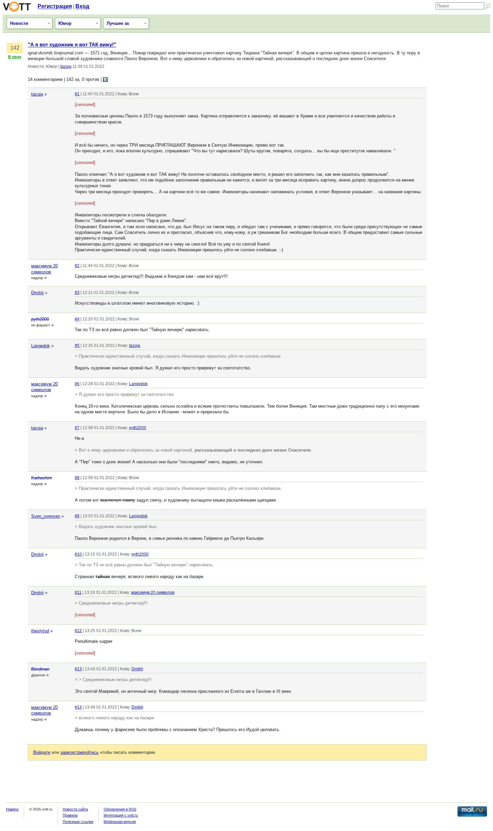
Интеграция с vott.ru (121, 815)
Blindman (40, 669)
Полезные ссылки (78, 822)
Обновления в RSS (120, 809)
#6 (77, 383)
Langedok (40, 345)
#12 (78, 630)
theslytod (40, 630)
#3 (77, 292)
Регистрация (55, 6)
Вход (82, 6)
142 (14, 48)
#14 (78, 707)
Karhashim (41, 477)
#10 (78, 554)
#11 (78, 592)
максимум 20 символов (152, 592)
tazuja (65, 66)
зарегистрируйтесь (79, 752)
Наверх (12, 809)
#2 (77, 265)
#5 (77, 345)
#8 (77, 477)
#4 (77, 319)
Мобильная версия (120, 822)
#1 (77, 94)
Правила (70, 815)
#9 (77, 516)
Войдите (41, 752)
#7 (77, 427)
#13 (78, 669)
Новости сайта (75, 809)
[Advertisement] (460, 142)
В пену (14, 57)
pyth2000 (40, 319)
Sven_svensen (45, 516)
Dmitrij (37, 292)
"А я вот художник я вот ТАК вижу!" (72, 44)
